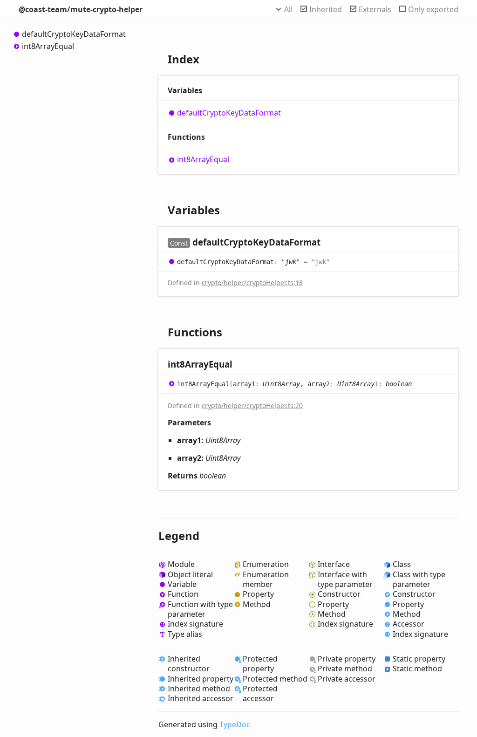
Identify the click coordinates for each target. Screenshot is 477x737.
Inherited (325, 9)
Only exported (433, 9)
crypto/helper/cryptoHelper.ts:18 (252, 282)
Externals (375, 9)
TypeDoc (234, 724)
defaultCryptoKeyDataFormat (74, 34)
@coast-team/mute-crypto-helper (81, 9)
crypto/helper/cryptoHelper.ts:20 (252, 405)
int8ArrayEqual (48, 46)
